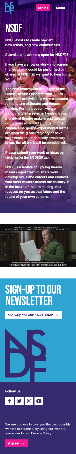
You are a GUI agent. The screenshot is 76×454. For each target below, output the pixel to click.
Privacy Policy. (41, 433)
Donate (43, 7)
